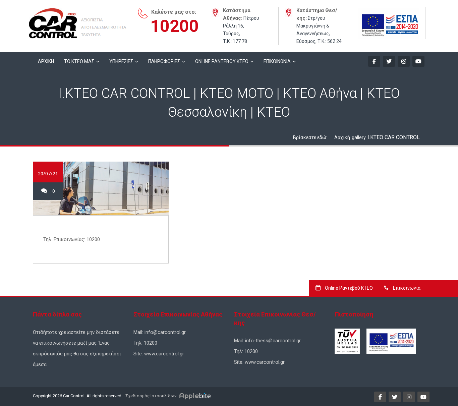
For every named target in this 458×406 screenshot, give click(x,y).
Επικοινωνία (406, 288)
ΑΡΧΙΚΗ (46, 61)
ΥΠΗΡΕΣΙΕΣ (121, 61)
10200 (174, 26)
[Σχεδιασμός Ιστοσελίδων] (196, 395)
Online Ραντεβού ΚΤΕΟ (348, 288)
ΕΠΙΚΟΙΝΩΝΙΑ (277, 61)
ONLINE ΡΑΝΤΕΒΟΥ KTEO (221, 61)
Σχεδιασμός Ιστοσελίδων (150, 395)
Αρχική (342, 137)
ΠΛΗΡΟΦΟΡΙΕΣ (164, 61)
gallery (359, 137)
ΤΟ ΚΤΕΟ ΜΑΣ (79, 61)
